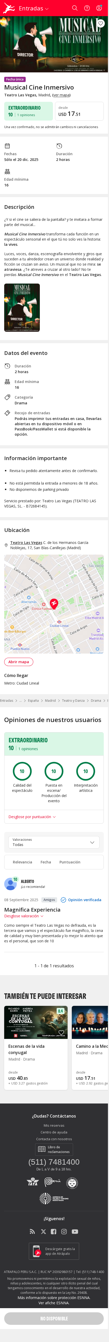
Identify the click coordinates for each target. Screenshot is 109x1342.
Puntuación (69, 862)
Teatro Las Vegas (26, 542)
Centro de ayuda (54, 1132)
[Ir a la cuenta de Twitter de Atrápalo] (43, 1231)
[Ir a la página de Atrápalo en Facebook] (54, 1231)
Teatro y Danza (73, 700)
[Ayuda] (87, 8)
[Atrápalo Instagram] (64, 1231)
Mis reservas (54, 1125)
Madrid (50, 700)
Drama (96, 700)
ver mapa (61, 94)
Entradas (6, 700)
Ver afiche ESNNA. (54, 1302)
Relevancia (22, 862)
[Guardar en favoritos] (100, 23)
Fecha (46, 862)
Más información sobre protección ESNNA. (54, 1297)
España (33, 700)
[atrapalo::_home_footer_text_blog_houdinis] (33, 1231)
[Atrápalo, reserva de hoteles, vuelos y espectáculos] (9, 8)
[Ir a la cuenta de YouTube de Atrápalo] (75, 1231)
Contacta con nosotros (54, 1139)
